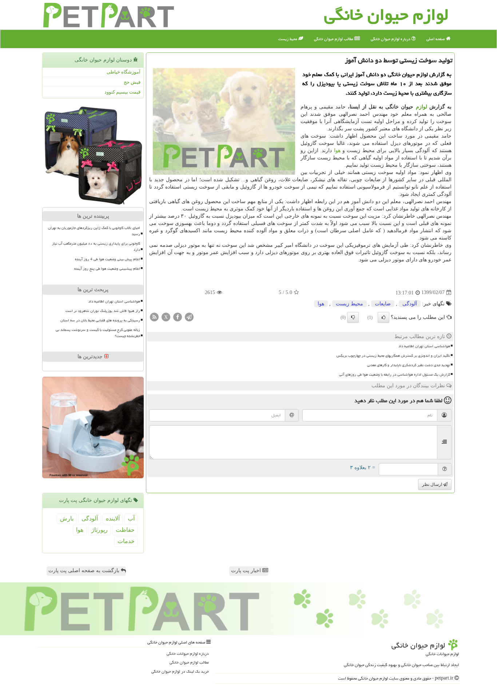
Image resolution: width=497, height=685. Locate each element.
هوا (337, 150)
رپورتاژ (99, 530)
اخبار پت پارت (246, 570)
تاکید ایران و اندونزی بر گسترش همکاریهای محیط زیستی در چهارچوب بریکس (393, 355)
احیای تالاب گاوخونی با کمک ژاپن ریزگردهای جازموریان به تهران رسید (94, 231)
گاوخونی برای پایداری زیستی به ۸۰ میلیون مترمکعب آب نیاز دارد (96, 246)
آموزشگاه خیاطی (123, 72)
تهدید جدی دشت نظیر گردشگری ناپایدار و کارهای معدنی (408, 365)
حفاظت (125, 530)
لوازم (421, 107)
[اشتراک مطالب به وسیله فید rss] (154, 316)
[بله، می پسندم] (383, 317)
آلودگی (409, 303)
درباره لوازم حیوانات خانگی (188, 653)
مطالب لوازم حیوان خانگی (334, 39)
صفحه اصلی (436, 39)
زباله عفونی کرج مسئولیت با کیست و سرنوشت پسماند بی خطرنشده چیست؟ (98, 333)
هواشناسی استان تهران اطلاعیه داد (424, 346)
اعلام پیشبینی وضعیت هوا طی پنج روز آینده (107, 268)
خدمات (126, 541)
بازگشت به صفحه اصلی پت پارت (84, 570)
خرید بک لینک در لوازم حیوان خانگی (180, 671)
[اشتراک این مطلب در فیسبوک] (177, 316)
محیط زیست (288, 39)
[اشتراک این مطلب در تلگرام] (189, 316)
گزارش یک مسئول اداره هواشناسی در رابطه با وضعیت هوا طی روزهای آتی (394, 374)
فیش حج (132, 82)
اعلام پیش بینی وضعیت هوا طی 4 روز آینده (107, 259)
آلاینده (113, 518)
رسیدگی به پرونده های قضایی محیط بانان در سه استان (100, 320)
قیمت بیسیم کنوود (122, 92)
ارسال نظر (432, 484)
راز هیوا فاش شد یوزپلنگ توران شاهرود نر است (102, 310)
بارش (66, 518)
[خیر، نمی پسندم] (353, 317)
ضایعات (383, 303)
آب (131, 518)
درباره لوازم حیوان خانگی (391, 39)
